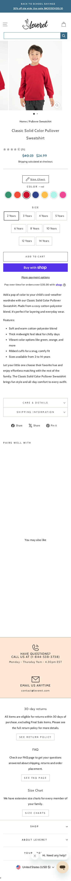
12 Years (27, 241)
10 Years (52, 228)
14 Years (44, 241)
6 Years (18, 228)
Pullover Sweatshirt (40, 121)
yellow (44, 195)
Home (23, 121)
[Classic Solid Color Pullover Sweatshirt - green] (5, 510)
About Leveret (34, 839)
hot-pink (63, 195)
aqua (54, 195)
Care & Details (35, 402)
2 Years (11, 216)
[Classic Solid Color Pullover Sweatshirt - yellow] (22, 510)
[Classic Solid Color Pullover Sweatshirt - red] (14, 510)
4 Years (43, 216)
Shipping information (36, 412)
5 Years (59, 216)
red (26, 195)
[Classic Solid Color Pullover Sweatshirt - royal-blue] (18, 510)
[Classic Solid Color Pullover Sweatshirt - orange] (9, 510)
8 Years (34, 228)
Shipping (23, 161)
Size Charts (35, 813)
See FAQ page (35, 777)
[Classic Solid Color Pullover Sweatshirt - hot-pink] (31, 510)
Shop (34, 826)
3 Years (27, 216)
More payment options (35, 277)
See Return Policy (35, 737)
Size (35, 207)
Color (35, 186)
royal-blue (35, 195)
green (8, 195)
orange (17, 195)
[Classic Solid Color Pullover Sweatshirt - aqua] (27, 510)
